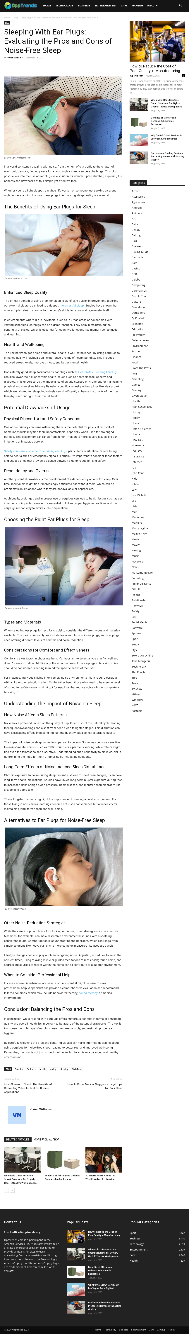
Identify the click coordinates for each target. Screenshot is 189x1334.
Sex (134, 617)
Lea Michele (139, 495)
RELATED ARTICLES (17, 1139)
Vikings (136, 694)
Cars (124, 5)
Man (134, 511)
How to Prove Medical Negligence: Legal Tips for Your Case (95, 1086)
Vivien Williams (15, 57)
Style (135, 650)
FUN (134, 373)
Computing (138, 285)
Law (134, 489)
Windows (137, 699)
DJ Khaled (138, 318)
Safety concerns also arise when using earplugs (35, 451)
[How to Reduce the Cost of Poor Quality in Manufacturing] (157, 41)
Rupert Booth (136, 75)
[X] (16, 66)
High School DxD (142, 406)
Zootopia (137, 711)
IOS (134, 467)
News (135, 567)
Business (84, 5)
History (136, 412)
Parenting (138, 578)
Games (136, 384)
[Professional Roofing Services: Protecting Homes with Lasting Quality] (139, 157)
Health (152, 5)
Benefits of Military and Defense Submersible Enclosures (163, 121)
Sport (135, 639)
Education (138, 329)
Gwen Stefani (140, 395)
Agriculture (139, 202)
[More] (42, 66)
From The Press (141, 368)
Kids (134, 478)
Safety (135, 611)
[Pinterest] (24, 66)
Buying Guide (140, 252)
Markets (137, 523)
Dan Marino (139, 307)
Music (135, 556)
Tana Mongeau (141, 661)
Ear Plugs (31, 1069)
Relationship (139, 600)
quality (53, 1069)
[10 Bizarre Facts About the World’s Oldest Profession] (103, 1159)
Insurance (138, 456)
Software (137, 628)
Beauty (136, 229)
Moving (136, 550)
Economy (137, 323)
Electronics (138, 335)
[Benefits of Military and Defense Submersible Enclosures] (63, 1159)
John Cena (138, 473)
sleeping (64, 1069)
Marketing (138, 517)
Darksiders (138, 312)
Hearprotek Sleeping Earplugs (98, 372)
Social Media (139, 622)
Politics (136, 594)
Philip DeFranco (141, 583)
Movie (135, 539)
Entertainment (105, 5)
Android (137, 207)
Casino (136, 268)
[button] (180, 6)
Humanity (138, 445)
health (42, 1069)
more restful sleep (71, 305)
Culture (136, 301)
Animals (137, 213)
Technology (64, 5)
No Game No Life (142, 572)
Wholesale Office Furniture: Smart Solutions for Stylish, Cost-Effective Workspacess (20, 1179)
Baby (135, 224)
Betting (136, 235)
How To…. (138, 440)
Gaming (137, 5)
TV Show (137, 688)
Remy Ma (137, 605)
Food (135, 362)
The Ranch (138, 672)
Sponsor (137, 633)
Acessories (138, 196)
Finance (136, 357)
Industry (137, 451)
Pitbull (136, 589)
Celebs (136, 279)
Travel (135, 683)
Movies (136, 545)
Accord (136, 191)
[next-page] (12, 1190)
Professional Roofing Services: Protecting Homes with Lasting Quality (167, 156)
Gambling (138, 379)
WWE (135, 705)
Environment (140, 346)
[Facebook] (7, 66)
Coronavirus (139, 290)
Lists (134, 506)
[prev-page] (6, 1190)
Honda (136, 434)
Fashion (136, 351)
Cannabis (137, 257)
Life (134, 500)
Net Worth (138, 561)
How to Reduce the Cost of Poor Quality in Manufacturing (155, 68)
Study (135, 644)
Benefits (19, 1069)
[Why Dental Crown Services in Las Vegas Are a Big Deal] (139, 140)
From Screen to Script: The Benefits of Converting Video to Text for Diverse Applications (28, 1088)
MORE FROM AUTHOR (46, 1139)
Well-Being (77, 1069)
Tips (134, 677)
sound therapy (88, 993)
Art (133, 218)
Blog (16, 17)
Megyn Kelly (139, 534)
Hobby (136, 417)
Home (47, 5)
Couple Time (139, 296)
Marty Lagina (140, 528)
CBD (134, 274)
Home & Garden (142, 429)
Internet (137, 462)
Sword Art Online (142, 655)
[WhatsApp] (33, 66)
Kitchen (136, 484)
